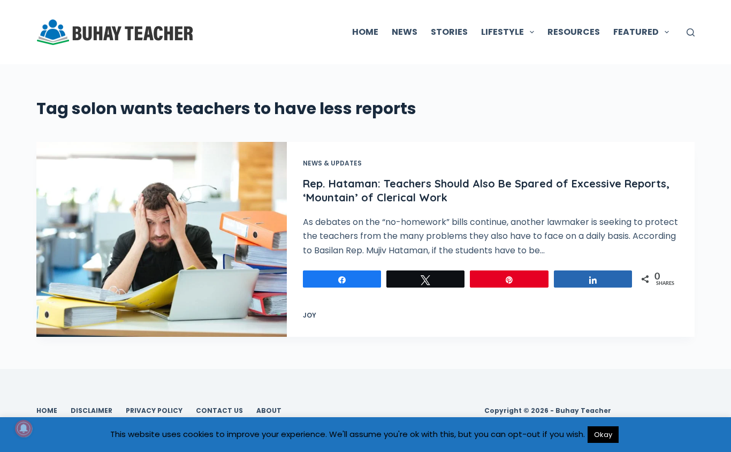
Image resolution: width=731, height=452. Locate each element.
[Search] (691, 32)
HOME (365, 32)
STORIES (449, 32)
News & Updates (332, 163)
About (268, 410)
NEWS (404, 32)
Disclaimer (91, 410)
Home (46, 410)
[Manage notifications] (23, 428)
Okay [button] (603, 435)
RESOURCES (573, 32)
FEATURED (636, 32)
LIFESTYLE (502, 32)
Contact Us (219, 410)
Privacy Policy (154, 410)
